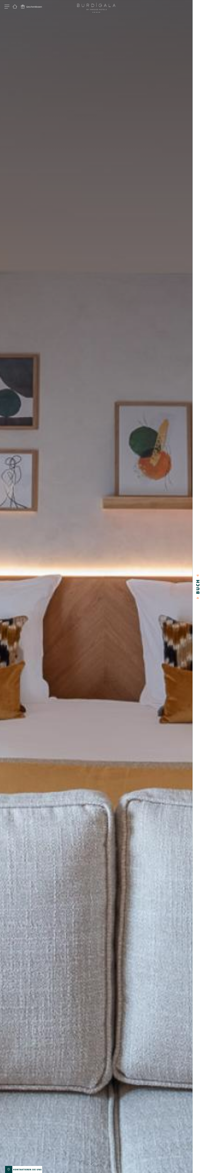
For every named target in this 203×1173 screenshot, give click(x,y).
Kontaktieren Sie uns (27, 1169)
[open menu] (6, 7)
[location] (8, 1169)
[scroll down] (91, 1162)
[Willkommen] (14, 6)
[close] (38, 1169)
